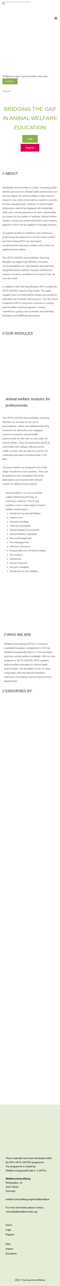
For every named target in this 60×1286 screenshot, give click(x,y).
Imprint (9, 1248)
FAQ (8, 1244)
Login (8, 1229)
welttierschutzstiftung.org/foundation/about (27, 1199)
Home (9, 1225)
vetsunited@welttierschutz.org (21, 1211)
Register (10, 1234)
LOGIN (10, 81)
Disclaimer (11, 1253)
